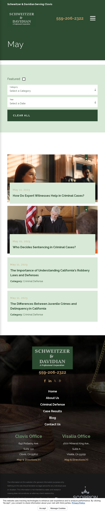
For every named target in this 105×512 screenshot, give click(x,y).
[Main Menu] (93, 18)
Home (52, 391)
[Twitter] (55, 380)
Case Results (52, 411)
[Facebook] (44, 380)
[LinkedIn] (50, 380)
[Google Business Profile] (60, 380)
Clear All (21, 115)
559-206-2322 (70, 18)
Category (14, 87)
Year (12, 99)
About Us (52, 398)
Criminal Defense (52, 404)
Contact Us (53, 424)
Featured (13, 79)
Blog (52, 417)
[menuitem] (52, 391)
